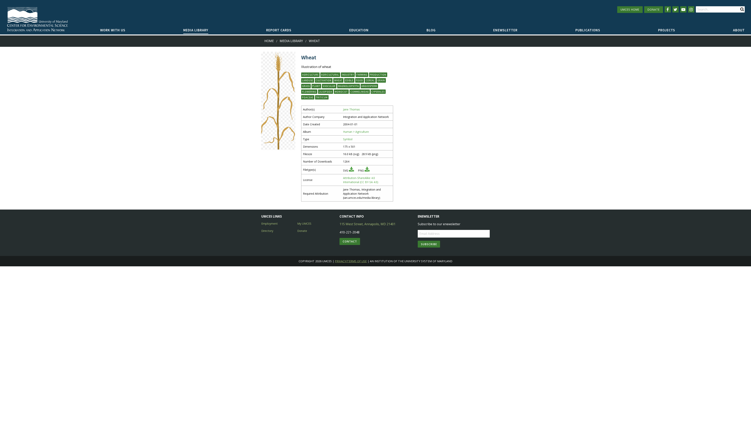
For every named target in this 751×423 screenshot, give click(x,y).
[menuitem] (112, 30)
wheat (338, 80)
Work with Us (112, 30)
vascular (329, 86)
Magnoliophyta (348, 86)
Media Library (195, 30)
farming (362, 74)
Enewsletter (505, 30)
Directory (267, 231)
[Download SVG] (351, 170)
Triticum (322, 97)
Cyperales (378, 91)
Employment (269, 223)
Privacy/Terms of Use (351, 261)
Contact (350, 241)
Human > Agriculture (356, 132)
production (378, 74)
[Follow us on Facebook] (668, 9)
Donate (302, 231)
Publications (587, 30)
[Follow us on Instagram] (691, 9)
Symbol (347, 139)
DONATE (654, 9)
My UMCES (304, 223)
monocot (341, 91)
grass (306, 86)
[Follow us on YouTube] (683, 9)
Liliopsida (325, 91)
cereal (370, 80)
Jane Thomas (351, 109)
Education (359, 30)
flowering (309, 91)
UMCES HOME (630, 9)
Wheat (314, 41)
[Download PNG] (367, 170)
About (739, 30)
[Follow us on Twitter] (675, 9)
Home (269, 41)
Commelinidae (359, 91)
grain (381, 80)
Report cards (278, 30)
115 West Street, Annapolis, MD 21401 (367, 224)
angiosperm (369, 86)
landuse (307, 80)
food (359, 80)
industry (348, 74)
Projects (666, 30)
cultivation (323, 80)
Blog (431, 30)
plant (316, 86)
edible (349, 80)
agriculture (310, 74)
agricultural (330, 74)
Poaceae (307, 97)
